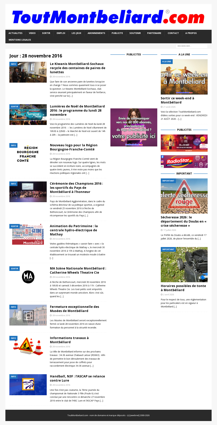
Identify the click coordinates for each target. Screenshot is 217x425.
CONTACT (173, 33)
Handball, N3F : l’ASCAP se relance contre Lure (77, 378)
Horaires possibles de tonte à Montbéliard (183, 288)
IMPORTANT (184, 173)
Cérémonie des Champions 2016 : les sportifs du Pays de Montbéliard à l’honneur (76, 187)
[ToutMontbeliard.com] (108, 27)
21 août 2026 (169, 106)
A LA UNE (184, 54)
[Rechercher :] (192, 45)
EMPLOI (61, 33)
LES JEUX (76, 33)
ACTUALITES (15, 33)
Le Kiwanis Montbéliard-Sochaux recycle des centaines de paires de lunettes (77, 68)
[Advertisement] (137, 81)
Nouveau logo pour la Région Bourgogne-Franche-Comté (74, 147)
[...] (179, 118)
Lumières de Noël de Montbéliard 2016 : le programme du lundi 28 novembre (77, 110)
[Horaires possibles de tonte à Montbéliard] (184, 264)
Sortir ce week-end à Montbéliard (177, 100)
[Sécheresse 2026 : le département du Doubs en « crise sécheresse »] (184, 196)
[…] (71, 95)
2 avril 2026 (168, 294)
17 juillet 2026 (169, 230)
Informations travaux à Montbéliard (69, 340)
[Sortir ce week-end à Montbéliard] (184, 76)
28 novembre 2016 (61, 76)
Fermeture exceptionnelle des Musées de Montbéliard (74, 309)
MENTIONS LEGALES (20, 39)
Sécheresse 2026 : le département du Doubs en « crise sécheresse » (184, 221)
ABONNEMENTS (96, 33)
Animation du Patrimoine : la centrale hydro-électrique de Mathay (74, 230)
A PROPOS (191, 33)
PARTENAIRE (154, 33)
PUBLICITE (117, 33)
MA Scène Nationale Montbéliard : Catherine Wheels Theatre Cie (78, 270)
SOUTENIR (135, 33)
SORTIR (46, 33)
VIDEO (32, 33)
